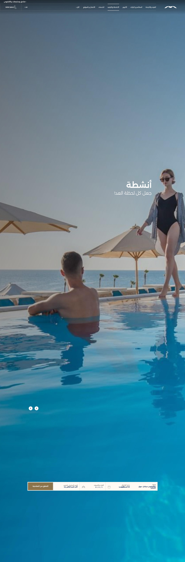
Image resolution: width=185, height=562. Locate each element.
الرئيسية (100, 2)
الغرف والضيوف (99, 485)
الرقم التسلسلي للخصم (71, 485)
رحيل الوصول (126, 485)
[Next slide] (31, 408)
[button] (26, 7)
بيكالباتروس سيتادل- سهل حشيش (147, 487)
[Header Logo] (170, 7)
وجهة (154, 484)
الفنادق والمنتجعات (114, 2)
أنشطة (79, 2)
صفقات (89, 2)
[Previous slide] (36, 408)
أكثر (78, 7)
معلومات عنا (67, 2)
